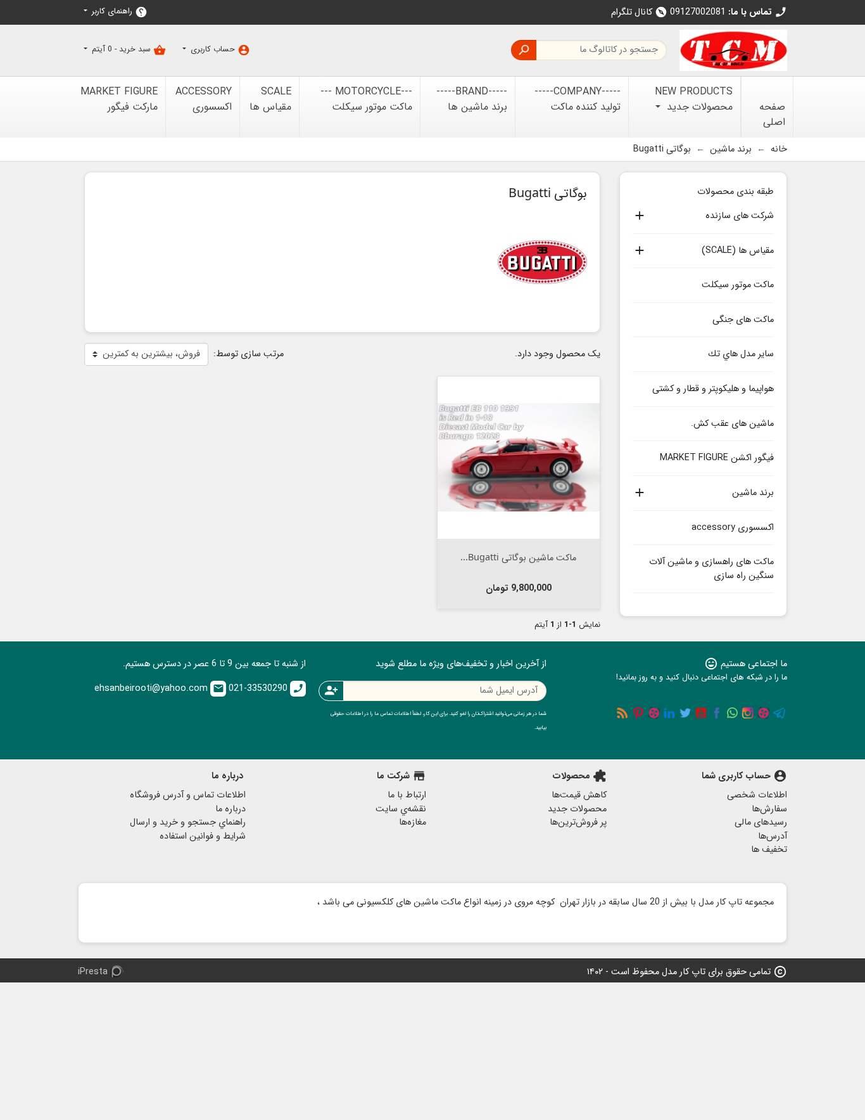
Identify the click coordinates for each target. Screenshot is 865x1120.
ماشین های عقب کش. (732, 423)
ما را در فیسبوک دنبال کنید (717, 713)
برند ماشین (753, 493)
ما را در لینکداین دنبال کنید (669, 713)
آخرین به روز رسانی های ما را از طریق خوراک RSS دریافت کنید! (622, 713)
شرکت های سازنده (739, 216)
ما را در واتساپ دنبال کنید (732, 713)
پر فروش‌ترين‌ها (578, 822)
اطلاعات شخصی (757, 795)
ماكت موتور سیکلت (738, 285)
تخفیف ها (769, 849)
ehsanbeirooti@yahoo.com (159, 688)
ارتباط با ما (407, 795)
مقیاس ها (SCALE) (738, 251)
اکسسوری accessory (732, 527)
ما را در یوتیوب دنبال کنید (701, 713)
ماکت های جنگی (743, 319)
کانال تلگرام (639, 12)
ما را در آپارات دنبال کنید (764, 713)
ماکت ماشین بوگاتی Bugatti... (518, 557)
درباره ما (230, 809)
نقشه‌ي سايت (401, 809)
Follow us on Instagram (748, 713)
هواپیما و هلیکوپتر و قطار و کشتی (713, 389)
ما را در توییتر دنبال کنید (685, 713)
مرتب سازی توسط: (248, 354)
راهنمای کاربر (118, 11)
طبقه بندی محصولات (735, 190)
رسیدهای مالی (761, 822)
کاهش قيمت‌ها (579, 795)
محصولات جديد (577, 809)
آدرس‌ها (772, 836)
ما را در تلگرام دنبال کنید (779, 713)
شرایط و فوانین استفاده (203, 836)
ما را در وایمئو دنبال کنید (654, 713)
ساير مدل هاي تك (741, 354)
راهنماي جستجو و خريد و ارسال (188, 822)
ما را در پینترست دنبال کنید (638, 713)
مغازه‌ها (412, 822)
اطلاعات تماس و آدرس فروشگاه (188, 795)
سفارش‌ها (769, 809)
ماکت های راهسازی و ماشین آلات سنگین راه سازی (711, 569)
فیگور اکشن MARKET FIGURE (717, 458)
